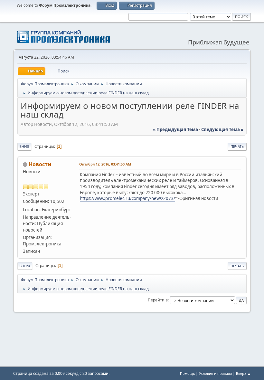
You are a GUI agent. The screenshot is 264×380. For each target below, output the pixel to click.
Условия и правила (215, 373)
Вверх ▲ (243, 373)
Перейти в (158, 300)
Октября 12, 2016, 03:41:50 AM (105, 164)
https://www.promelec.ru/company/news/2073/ (127, 198)
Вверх (24, 265)
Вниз (24, 146)
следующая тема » (222, 129)
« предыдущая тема (175, 129)
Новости (40, 164)
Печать (237, 146)
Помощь (187, 373)
